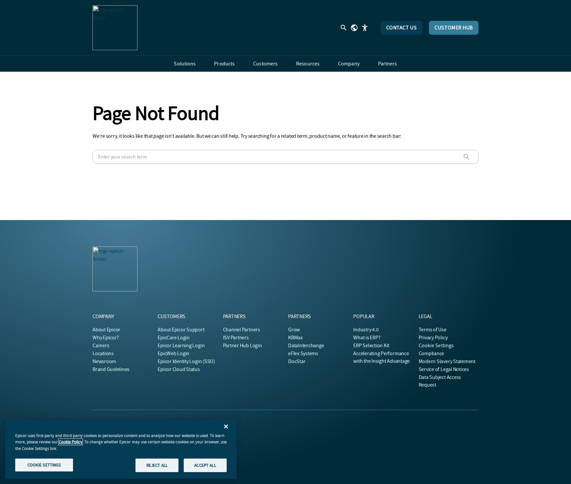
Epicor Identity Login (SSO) (186, 361)
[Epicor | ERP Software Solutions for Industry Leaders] (115, 27)
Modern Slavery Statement (447, 361)
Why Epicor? (106, 337)
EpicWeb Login (173, 353)
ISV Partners (236, 337)
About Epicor (106, 329)
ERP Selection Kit (371, 345)
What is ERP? (366, 337)
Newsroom (104, 361)
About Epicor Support (181, 329)
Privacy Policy (433, 337)
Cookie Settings (436, 345)
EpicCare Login (174, 337)
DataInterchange (306, 345)
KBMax (295, 337)
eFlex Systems (303, 353)
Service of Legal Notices (444, 369)
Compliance (431, 353)
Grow (294, 329)
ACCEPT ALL (205, 465)
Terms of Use (432, 329)
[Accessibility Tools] (365, 27)
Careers (101, 345)
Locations (103, 353)
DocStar (296, 361)
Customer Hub (454, 27)
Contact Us (401, 27)
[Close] (226, 426)
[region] (121, 449)
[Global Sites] (354, 27)
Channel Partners (241, 329)
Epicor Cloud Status (179, 369)
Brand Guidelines (111, 369)
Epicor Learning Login (181, 345)
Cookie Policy (70, 442)
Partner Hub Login (242, 345)
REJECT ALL (157, 465)
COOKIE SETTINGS (44, 464)
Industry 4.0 (365, 329)
